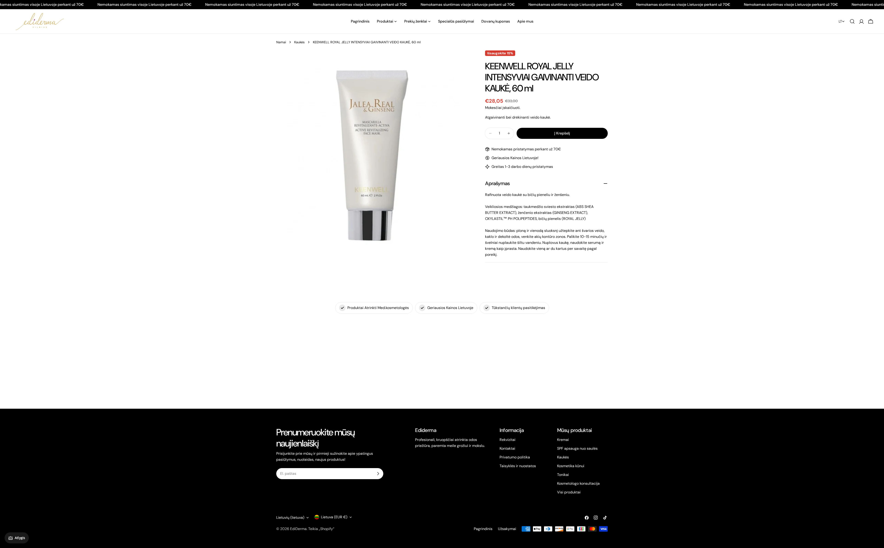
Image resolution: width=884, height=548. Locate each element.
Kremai (563, 439)
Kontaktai (507, 448)
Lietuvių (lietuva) (290, 517)
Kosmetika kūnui (570, 465)
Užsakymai (507, 528)
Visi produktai (569, 492)
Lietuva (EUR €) (334, 517)
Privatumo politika (515, 457)
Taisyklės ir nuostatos (518, 465)
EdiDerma (298, 528)
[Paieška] (852, 21)
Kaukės (299, 42)
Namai (281, 42)
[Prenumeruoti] (378, 473)
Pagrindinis (483, 528)
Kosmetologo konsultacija (578, 483)
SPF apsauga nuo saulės (577, 448)
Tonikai (563, 474)
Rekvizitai (507, 439)
